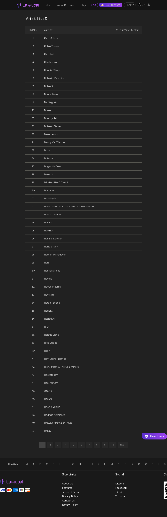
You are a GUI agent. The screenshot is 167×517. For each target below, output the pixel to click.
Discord (119, 483)
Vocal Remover (66, 5)
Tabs (47, 5)
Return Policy (70, 504)
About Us (67, 483)
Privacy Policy (70, 496)
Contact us (68, 500)
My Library (88, 5)
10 (113, 445)
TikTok (118, 492)
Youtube (120, 496)
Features (67, 487)
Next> (123, 445)
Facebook (121, 487)
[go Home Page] (28, 5)
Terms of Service (71, 492)
